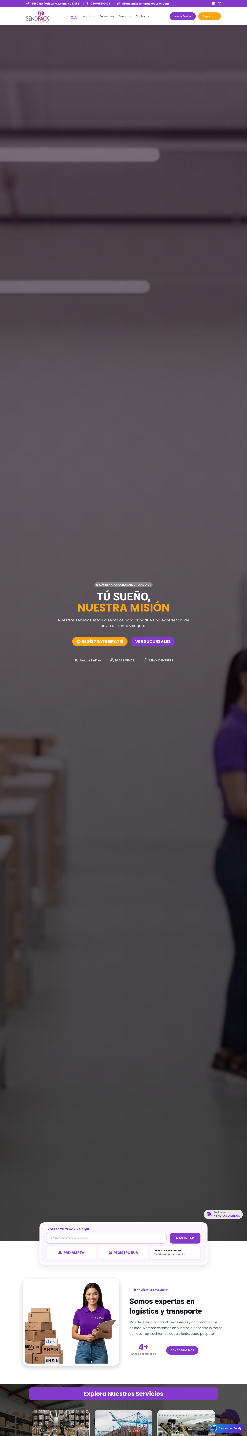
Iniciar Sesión (182, 16)
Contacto (142, 16)
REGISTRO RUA (126, 1252)
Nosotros (89, 16)
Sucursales (107, 16)
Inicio (74, 16)
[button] (123, 584)
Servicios (125, 16)
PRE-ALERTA (74, 1252)
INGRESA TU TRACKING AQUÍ (68, 1229)
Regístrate (209, 16)
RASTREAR (185, 1238)
